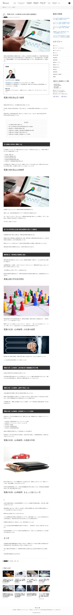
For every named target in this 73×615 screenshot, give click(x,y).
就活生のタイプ (57, 67)
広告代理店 (11, 561)
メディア (55, 52)
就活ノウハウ (56, 64)
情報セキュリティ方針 (33, 609)
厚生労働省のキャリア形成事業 (12, 82)
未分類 (55, 69)
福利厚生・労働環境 (57, 74)
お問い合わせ (57, 609)
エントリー (56, 45)
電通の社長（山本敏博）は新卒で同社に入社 (18, 132)
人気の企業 (56, 55)
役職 (15, 561)
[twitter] (35, 607)
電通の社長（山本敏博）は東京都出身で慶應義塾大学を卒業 (21, 130)
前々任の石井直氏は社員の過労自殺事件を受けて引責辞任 (21, 126)
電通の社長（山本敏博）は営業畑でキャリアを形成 (19, 134)
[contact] (39, 607)
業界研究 (55, 71)
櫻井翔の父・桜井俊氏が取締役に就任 (17, 128)
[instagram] (36, 607)
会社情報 (14, 609)
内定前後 (55, 59)
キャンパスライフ (57, 50)
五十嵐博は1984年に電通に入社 (15, 124)
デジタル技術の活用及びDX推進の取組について (46, 609)
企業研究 (5, 17)
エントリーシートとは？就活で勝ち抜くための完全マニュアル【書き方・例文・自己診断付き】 (61, 27)
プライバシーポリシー (25, 609)
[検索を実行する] (69, 3)
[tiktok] (38, 607)
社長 (17, 561)
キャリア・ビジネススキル (59, 48)
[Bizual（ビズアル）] (6, 3)
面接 (55, 76)
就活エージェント (57, 62)
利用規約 (18, 609)
